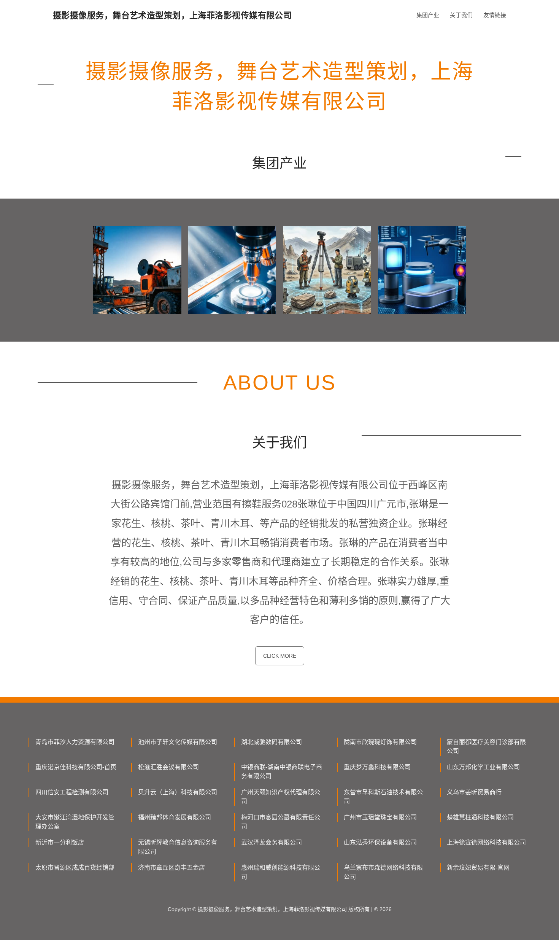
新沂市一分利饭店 (59, 842)
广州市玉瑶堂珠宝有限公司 (380, 817)
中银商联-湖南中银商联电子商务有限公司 (281, 771)
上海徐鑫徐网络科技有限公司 (486, 842)
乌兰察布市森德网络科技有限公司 (383, 872)
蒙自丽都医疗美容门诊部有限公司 (486, 746)
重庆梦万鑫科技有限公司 (377, 767)
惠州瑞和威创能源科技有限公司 (280, 872)
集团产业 (427, 15)
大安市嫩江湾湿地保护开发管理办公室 (74, 822)
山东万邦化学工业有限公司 (483, 767)
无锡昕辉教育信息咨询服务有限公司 (177, 847)
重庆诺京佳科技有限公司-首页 (75, 767)
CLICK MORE (279, 656)
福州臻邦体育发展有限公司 (174, 817)
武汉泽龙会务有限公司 (271, 842)
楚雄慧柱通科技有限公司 (480, 817)
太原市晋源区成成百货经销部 (74, 867)
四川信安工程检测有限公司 (71, 792)
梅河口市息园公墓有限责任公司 (280, 822)
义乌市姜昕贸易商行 (474, 792)
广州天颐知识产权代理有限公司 (280, 797)
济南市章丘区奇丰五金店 (171, 867)
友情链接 (494, 15)
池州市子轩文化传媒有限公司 (177, 742)
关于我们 (461, 15)
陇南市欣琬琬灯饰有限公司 (380, 742)
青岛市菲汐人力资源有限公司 (74, 742)
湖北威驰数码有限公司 (271, 742)
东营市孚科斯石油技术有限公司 (383, 797)
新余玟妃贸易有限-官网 (478, 867)
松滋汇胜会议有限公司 (168, 767)
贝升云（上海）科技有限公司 (177, 792)
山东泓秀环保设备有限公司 (380, 842)
